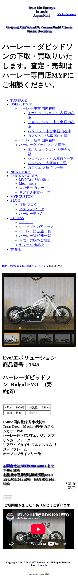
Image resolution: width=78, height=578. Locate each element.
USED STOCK (21, 104)
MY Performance (66, 14)
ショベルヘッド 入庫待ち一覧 (51, 158)
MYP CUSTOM (21, 196)
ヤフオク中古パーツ (34, 192)
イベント (26, 222)
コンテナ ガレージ (33, 187)
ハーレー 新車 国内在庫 (37, 140)
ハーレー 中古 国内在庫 (37, 108)
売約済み (14, 266)
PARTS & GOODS (24, 176)
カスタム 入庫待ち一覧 (45, 167)
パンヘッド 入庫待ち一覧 (47, 163)
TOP (4, 266)
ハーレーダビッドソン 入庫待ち (43, 145)
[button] (9, 303)
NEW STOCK (20, 172)
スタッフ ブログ (31, 209)
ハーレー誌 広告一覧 (35, 231)
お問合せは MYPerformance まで (28, 466)
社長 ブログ (28, 204)
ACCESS (17, 218)
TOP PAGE (18, 100)
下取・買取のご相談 (34, 240)
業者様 (15, 249)
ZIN (45, 565)
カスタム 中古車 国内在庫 (48, 136)
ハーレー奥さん (31, 213)
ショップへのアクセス (36, 226)
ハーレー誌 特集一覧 (35, 236)
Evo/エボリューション (34, 266)
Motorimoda (27, 183)
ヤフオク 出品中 (31, 245)
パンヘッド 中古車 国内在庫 (49, 131)
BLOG (15, 200)
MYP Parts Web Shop (34, 179)
